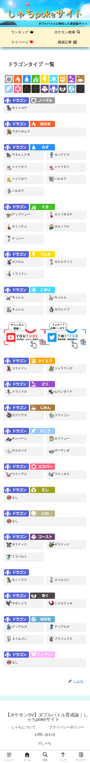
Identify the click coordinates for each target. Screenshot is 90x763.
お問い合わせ (45, 734)
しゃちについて (23, 727)
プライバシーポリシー (66, 727)
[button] (79, 641)
